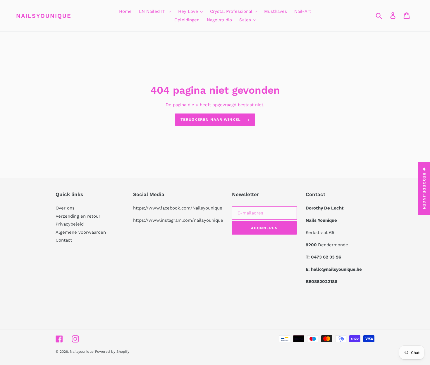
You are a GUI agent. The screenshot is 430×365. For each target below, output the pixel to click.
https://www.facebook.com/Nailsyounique (177, 208)
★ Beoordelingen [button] (424, 188)
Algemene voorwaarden (81, 232)
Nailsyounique (43, 15)
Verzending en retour (78, 216)
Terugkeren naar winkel (210, 119)
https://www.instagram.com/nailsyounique (178, 220)
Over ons (65, 208)
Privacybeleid (70, 224)
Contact (64, 240)
